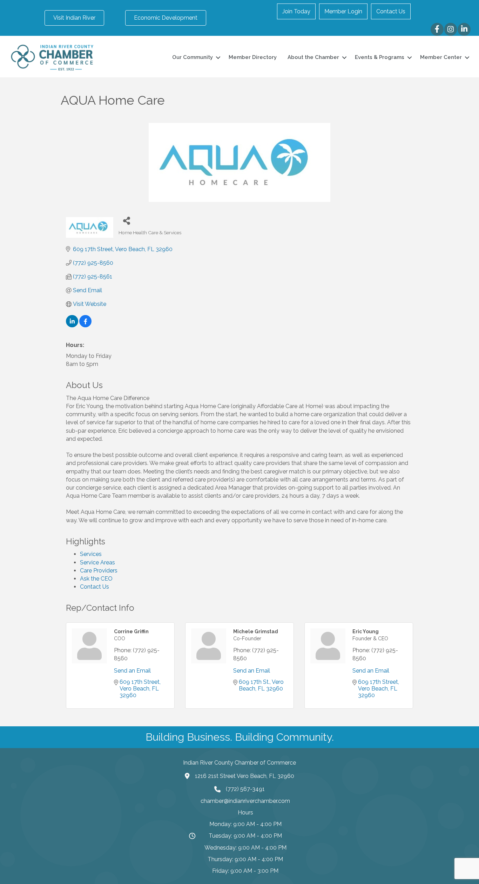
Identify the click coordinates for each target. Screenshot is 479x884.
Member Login (343, 11)
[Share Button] (126, 220)
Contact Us (390, 11)
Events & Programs (379, 57)
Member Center (441, 57)
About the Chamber (313, 57)
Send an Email (132, 670)
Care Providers (98, 570)
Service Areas (97, 562)
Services (91, 554)
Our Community (192, 57)
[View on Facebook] (85, 325)
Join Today (296, 11)
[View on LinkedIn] (72, 325)
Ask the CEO (96, 578)
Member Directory (253, 57)
